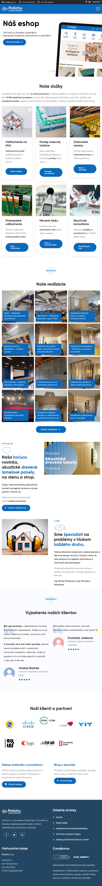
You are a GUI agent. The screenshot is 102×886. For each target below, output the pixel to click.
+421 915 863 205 (28, 2)
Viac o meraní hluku (51, 244)
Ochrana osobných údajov (68, 834)
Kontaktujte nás (84, 247)
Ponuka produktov (50, 173)
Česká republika (86, 2)
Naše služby (16, 172)
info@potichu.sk (10, 2)
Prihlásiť (96, 2)
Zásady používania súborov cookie (72, 839)
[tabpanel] (51, 45)
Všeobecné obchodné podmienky (72, 828)
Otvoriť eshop (13, 42)
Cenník (59, 817)
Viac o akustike (83, 169)
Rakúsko (90, 2)
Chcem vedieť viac (17, 508)
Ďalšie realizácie (49, 430)
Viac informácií (15, 247)
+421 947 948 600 (47, 2)
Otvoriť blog (65, 781)
